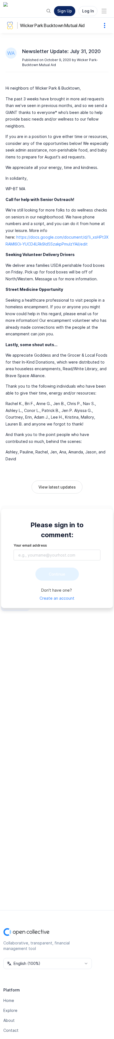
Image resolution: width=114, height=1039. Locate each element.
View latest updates (57, 487)
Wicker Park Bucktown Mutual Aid (52, 25)
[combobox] (47, 963)
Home (8, 1000)
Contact (11, 1030)
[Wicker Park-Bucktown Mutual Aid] (11, 53)
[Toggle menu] (104, 11)
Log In (88, 11)
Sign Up (64, 11)
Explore (10, 1010)
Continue (57, 574)
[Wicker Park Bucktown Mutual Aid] (11, 25)
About (9, 1020)
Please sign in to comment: (57, 530)
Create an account (57, 598)
